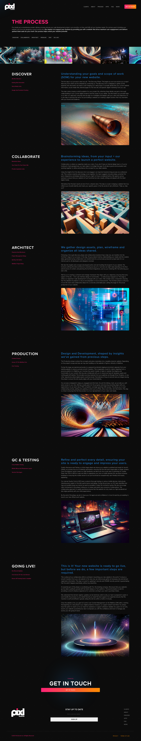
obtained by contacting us (87, 83)
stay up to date (74, 709)
